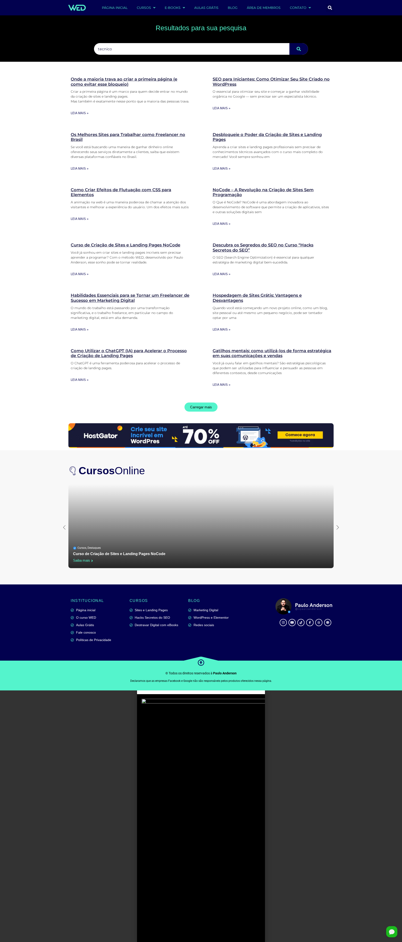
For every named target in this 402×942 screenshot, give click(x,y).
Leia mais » (79, 113)
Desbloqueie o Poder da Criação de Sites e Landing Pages (267, 137)
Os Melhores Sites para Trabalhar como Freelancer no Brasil (128, 137)
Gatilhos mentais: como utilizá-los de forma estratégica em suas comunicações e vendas (272, 353)
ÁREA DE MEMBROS (264, 8)
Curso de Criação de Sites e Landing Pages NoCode (125, 245)
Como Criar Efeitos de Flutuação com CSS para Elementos (121, 192)
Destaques (94, 548)
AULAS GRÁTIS (206, 8)
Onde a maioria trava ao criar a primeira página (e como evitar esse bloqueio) (124, 82)
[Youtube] (292, 622)
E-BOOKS (173, 8)
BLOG (233, 8)
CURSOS (144, 8)
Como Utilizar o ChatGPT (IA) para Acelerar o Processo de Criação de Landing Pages (129, 353)
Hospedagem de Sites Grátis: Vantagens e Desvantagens (257, 298)
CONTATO (298, 8)
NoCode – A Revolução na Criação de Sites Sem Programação (263, 192)
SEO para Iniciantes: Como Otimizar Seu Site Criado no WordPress (271, 82)
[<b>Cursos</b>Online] (73, 470)
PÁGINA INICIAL (114, 8)
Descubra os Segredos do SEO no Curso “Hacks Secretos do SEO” (263, 247)
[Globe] (327, 622)
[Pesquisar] (298, 49)
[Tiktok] (301, 622)
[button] (330, 8)
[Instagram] (283, 622)
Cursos (81, 548)
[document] (201, 816)
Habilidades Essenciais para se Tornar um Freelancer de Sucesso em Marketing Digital (130, 298)
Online (112, 471)
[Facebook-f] (309, 622)
